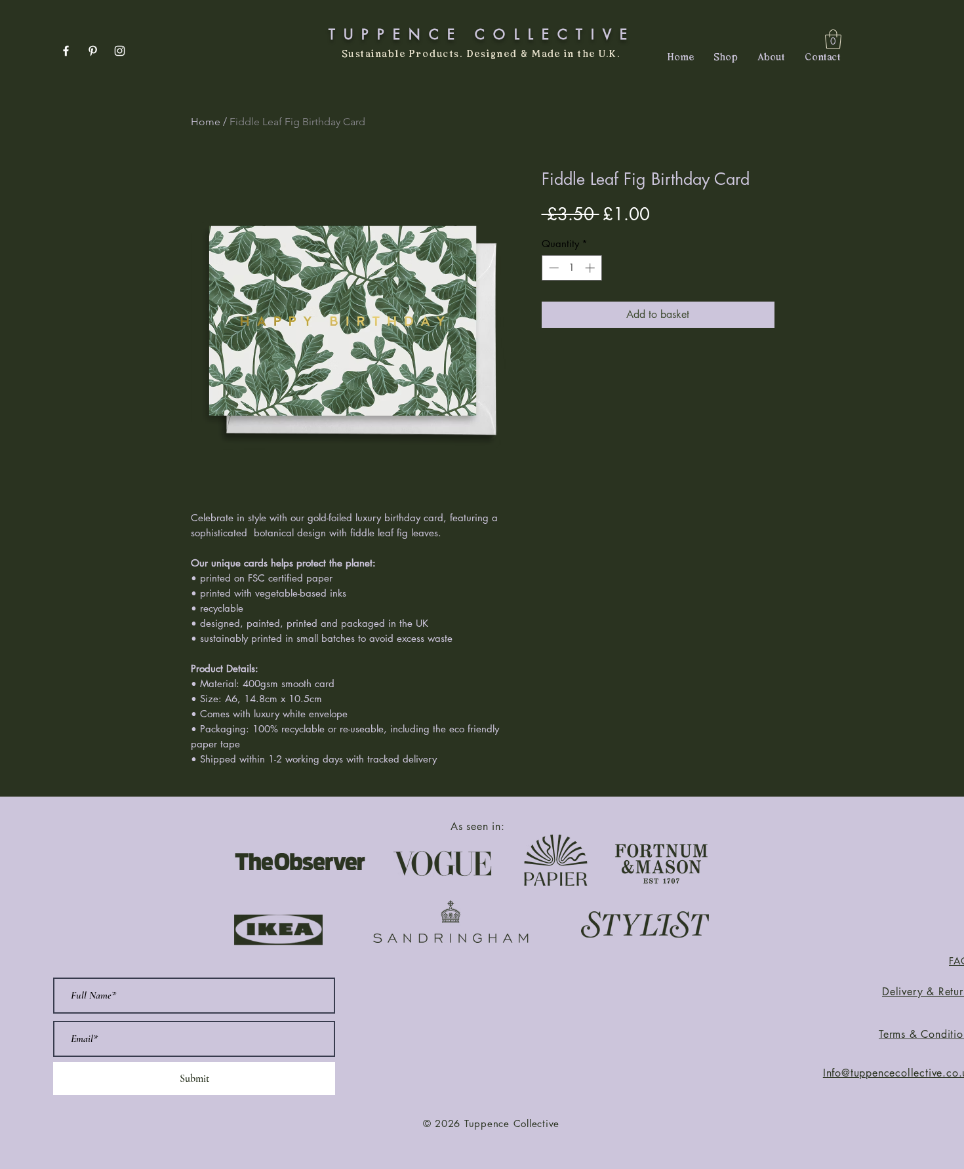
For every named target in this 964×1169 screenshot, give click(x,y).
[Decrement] (552, 268)
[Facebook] (66, 51)
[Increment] (591, 268)
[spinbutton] (571, 268)
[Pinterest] (93, 51)
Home (205, 121)
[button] (833, 39)
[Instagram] (120, 51)
